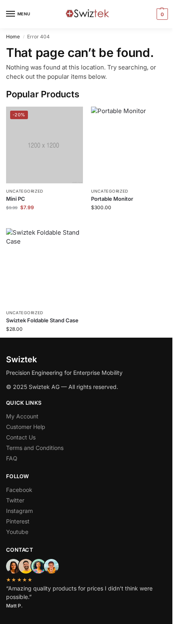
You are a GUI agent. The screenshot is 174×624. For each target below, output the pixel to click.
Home (13, 37)
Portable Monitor (112, 198)
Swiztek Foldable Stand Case (42, 320)
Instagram (19, 510)
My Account (22, 416)
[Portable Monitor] (129, 145)
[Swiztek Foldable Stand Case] (44, 266)
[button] (161, 14)
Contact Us (21, 437)
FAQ (11, 458)
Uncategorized (24, 191)
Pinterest (18, 521)
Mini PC (15, 198)
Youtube (17, 531)
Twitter (15, 500)
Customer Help (25, 426)
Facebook (19, 489)
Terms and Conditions (35, 447)
